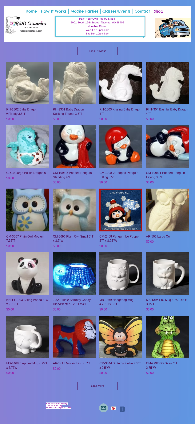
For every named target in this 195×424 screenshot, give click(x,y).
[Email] (103, 407)
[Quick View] (27, 83)
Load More (97, 385)
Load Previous (97, 50)
